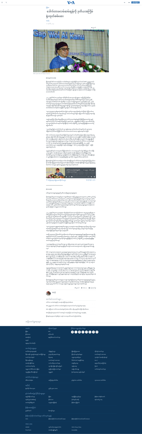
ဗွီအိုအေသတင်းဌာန (72, 171)
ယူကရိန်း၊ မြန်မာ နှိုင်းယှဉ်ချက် (55, 366)
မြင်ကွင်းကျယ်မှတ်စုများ (77, 354)
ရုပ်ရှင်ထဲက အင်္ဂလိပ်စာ (77, 380)
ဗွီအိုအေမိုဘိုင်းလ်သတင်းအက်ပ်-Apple (57, 419)
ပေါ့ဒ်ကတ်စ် (51, 334)
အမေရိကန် (27, 337)
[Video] (129, 2)
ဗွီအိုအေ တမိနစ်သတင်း (100, 396)
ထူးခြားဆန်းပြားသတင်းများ (55, 369)
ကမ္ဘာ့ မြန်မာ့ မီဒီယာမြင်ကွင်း (31, 372)
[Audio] (124, 2)
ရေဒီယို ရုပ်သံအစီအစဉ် (30, 399)
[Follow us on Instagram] (83, 332)
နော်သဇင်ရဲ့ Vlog (98, 399)
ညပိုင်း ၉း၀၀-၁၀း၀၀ (53, 388)
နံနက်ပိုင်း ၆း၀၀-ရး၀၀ (30, 388)
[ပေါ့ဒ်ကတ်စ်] (93, 332)
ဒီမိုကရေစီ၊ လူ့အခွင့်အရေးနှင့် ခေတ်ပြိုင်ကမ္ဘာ (35, 354)
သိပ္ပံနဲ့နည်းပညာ (52, 351)
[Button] (93, 28)
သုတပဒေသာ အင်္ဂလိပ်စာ (100, 380)
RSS (49, 331)
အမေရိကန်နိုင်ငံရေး (29, 363)
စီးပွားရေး (51, 357)
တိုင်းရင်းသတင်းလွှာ (99, 351)
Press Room (28, 430)
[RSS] (90, 332)
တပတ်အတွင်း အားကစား (54, 360)
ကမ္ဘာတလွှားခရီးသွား (76, 357)
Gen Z (96, 360)
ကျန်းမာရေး (74, 366)
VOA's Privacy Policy (76, 427)
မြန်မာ (47, 7)
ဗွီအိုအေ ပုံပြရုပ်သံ (76, 402)
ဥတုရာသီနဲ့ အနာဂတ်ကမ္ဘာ (54, 354)
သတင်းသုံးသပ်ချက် (29, 357)
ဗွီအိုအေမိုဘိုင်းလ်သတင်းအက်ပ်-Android (81, 419)
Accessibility (74, 430)
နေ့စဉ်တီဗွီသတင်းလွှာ (30, 396)
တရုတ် (27, 340)
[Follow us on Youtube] (79, 332)
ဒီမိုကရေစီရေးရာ (29, 360)
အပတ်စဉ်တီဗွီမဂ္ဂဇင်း (30, 402)
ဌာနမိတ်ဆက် (28, 410)
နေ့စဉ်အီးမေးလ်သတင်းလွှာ (54, 337)
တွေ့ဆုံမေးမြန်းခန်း (53, 402)
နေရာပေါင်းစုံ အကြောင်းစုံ (100, 363)
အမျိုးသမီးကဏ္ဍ (75, 369)
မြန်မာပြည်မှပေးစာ (76, 351)
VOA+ (26, 419)
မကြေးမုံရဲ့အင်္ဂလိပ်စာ (53, 380)
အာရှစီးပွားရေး (75, 363)
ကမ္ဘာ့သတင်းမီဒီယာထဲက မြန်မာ (32, 369)
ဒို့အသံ (96, 366)
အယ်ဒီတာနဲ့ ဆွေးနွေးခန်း (30, 351)
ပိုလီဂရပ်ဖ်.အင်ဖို (75, 399)
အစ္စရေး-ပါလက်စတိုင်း (30, 343)
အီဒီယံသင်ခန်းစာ (29, 380)
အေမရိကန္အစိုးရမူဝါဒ (53, 430)
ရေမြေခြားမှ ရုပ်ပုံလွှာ (76, 396)
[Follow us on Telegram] (86, 332)
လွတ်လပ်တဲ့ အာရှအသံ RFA (55, 427)
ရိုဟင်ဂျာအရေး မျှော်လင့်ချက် (78, 372)
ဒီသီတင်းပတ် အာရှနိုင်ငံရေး (78, 360)
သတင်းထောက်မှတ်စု (30, 366)
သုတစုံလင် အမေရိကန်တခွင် (101, 357)
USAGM (27, 427)
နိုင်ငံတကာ (27, 334)
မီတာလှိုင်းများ (52, 410)
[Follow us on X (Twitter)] (75, 332)
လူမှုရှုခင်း (51, 372)
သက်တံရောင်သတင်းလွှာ (100, 369)
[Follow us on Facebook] (72, 332)
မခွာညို (47, 20)
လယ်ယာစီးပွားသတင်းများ (54, 363)
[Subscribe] (97, 332)
